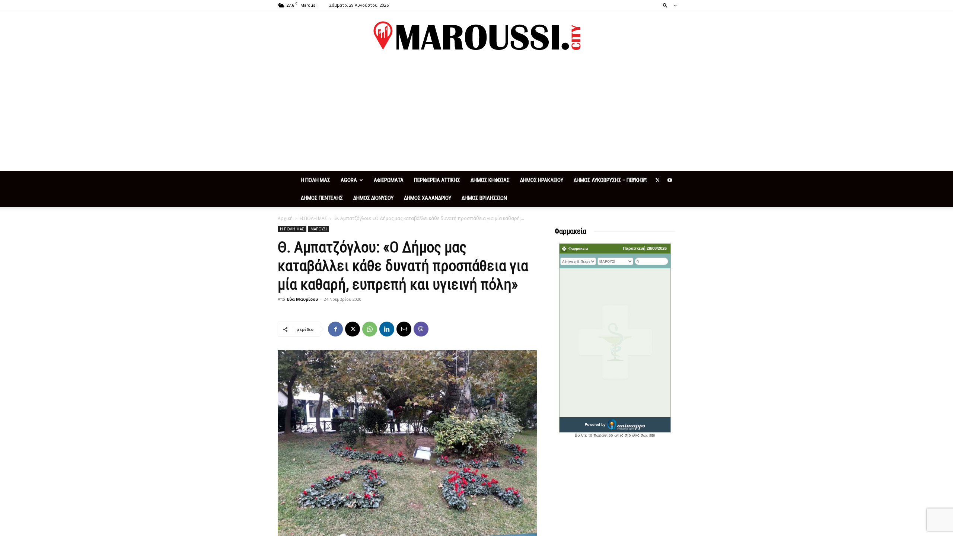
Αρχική (285, 218)
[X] (657, 180)
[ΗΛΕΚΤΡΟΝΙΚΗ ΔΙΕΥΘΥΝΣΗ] (403, 329)
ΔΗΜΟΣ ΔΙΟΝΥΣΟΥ (373, 198)
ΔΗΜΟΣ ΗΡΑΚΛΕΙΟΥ (541, 180)
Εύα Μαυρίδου (302, 299)
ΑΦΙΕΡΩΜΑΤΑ (389, 180)
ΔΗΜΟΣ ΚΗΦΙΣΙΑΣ (490, 180)
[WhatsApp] (369, 329)
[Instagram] (645, 180)
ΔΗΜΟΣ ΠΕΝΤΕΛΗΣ (322, 198)
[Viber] (421, 329)
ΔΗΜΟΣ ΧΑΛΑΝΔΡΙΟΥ (427, 198)
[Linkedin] (386, 329)
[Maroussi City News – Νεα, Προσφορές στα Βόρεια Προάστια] (476, 35)
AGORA (349, 180)
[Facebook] (632, 180)
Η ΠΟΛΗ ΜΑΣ (315, 180)
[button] (667, 5)
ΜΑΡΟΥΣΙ (318, 229)
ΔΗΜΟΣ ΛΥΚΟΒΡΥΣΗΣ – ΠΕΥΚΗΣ (609, 180)
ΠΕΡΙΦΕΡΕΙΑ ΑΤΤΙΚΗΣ (437, 180)
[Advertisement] (476, 115)
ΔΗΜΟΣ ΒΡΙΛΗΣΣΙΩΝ (484, 198)
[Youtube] (669, 180)
